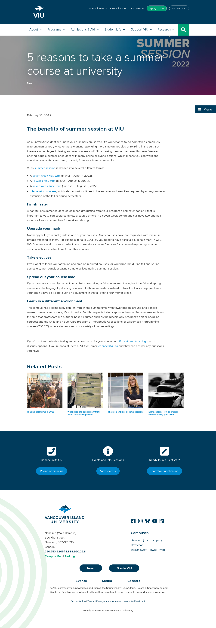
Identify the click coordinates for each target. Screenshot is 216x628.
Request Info (179, 8)
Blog (29, 83)
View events (108, 471)
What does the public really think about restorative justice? (84, 413)
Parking (70, 556)
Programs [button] (54, 29)
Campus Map (53, 556)
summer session (44, 168)
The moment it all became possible (125, 411)
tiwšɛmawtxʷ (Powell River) (148, 549)
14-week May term (44, 180)
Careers (133, 580)
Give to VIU (124, 568)
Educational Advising (132, 341)
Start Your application (164, 471)
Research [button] (164, 29)
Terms (90, 601)
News (90, 568)
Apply (156, 8)
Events (81, 580)
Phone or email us (51, 471)
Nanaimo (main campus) (146, 540)
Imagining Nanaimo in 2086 (40, 411)
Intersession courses (43, 191)
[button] (205, 109)
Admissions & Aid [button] (83, 29)
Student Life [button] (113, 29)
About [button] (34, 29)
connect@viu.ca (108, 346)
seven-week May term (47, 175)
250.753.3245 (54, 551)
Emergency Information (109, 601)
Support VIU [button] (140, 29)
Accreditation (78, 601)
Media (107, 580)
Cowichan (137, 545)
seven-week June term (47, 186)
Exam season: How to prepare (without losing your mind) (163, 413)
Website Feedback (135, 601)
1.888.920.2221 (76, 551)
